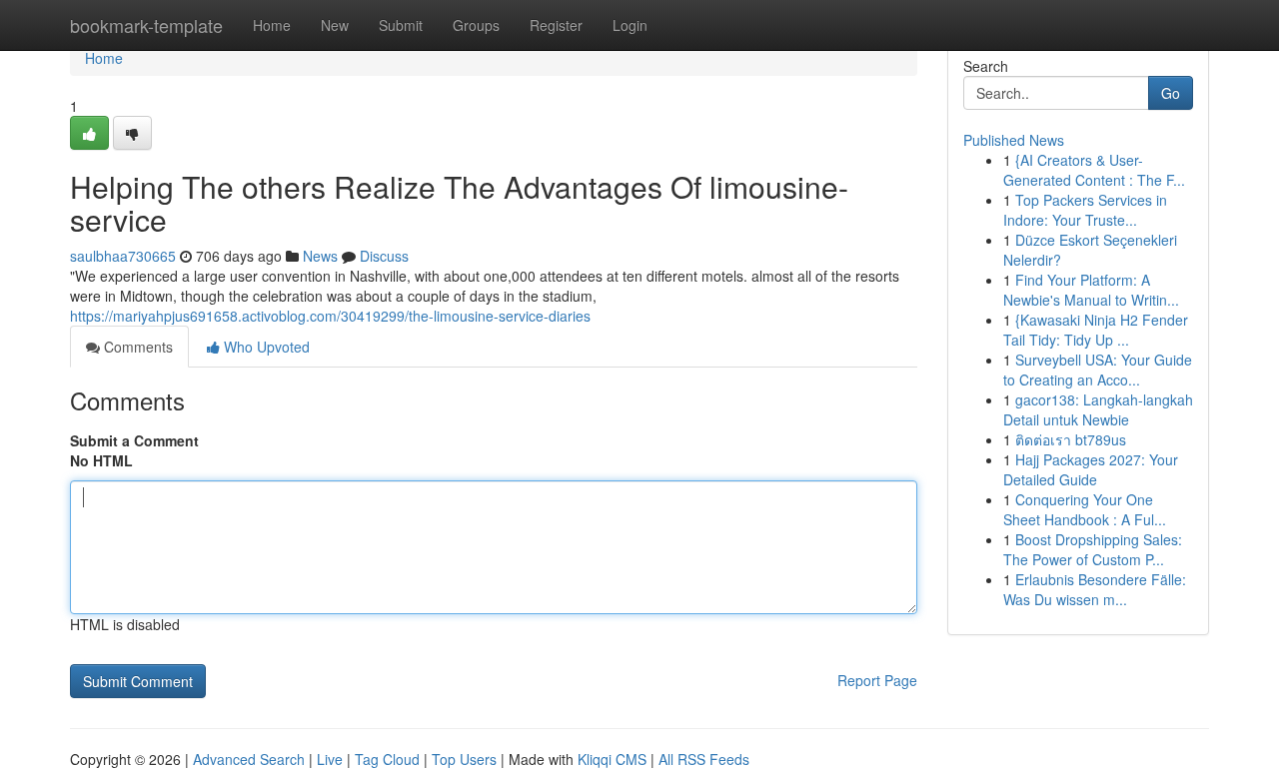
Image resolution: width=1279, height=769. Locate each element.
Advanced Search (249, 759)
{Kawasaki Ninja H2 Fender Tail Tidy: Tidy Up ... (1095, 330)
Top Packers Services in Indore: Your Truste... (1085, 210)
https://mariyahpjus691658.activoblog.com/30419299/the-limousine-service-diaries (330, 316)
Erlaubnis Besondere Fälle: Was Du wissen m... (1094, 589)
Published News (1013, 140)
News (320, 256)
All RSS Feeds (703, 759)
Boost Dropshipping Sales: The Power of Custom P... (1092, 549)
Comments (136, 347)
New (335, 25)
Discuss (384, 256)
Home (272, 25)
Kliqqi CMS (612, 759)
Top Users (464, 759)
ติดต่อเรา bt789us (1070, 439)
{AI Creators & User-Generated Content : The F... (1094, 170)
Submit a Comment (134, 440)
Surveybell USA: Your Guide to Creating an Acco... (1097, 369)
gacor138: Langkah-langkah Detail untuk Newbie (1098, 409)
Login (630, 25)
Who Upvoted (265, 347)
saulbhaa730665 (123, 256)
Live (330, 759)
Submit (401, 25)
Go (1170, 93)
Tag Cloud (387, 759)
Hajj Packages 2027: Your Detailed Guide (1090, 469)
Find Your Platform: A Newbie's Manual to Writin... (1091, 290)
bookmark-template (146, 25)
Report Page (877, 680)
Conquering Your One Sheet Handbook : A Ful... (1084, 509)
